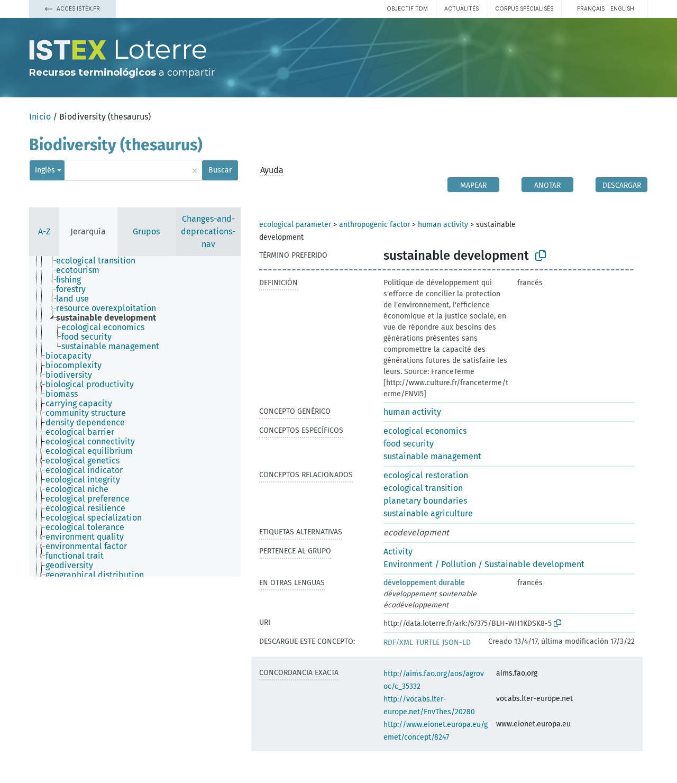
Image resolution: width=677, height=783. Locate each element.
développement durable (424, 582)
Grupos (146, 231)
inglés (45, 170)
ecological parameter (295, 224)
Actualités (461, 8)
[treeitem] (100, 261)
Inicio (40, 117)
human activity (443, 224)
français (591, 8)
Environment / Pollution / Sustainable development (483, 564)
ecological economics (424, 431)
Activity (398, 552)
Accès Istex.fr (77, 8)
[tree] (135, 416)
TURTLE (428, 642)
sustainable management (432, 456)
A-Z (44, 231)
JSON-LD (456, 642)
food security (408, 444)
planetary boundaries (425, 501)
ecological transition (423, 488)
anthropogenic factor (374, 224)
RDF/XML (398, 642)
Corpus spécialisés (524, 8)
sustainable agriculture (428, 513)
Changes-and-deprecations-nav (208, 231)
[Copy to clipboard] (540, 255)
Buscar (220, 170)
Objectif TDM (407, 8)
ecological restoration (425, 475)
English (622, 8)
